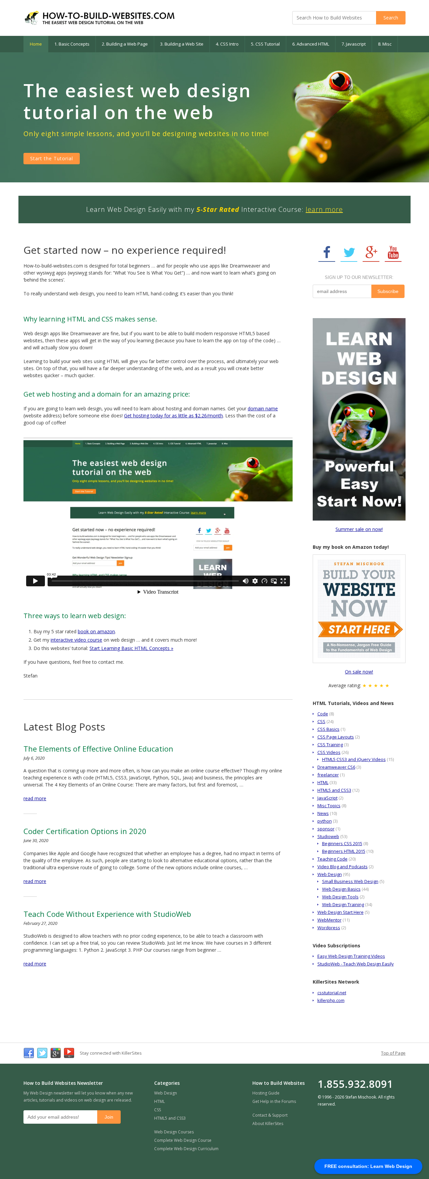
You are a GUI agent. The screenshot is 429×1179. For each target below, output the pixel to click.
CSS (321, 721)
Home (36, 44)
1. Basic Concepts (71, 44)
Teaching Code (332, 859)
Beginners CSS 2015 (342, 843)
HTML (322, 782)
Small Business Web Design (350, 881)
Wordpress (328, 928)
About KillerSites (267, 1123)
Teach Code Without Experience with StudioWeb (107, 914)
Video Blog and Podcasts (342, 867)
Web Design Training (343, 904)
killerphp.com (331, 1000)
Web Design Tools (340, 897)
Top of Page (393, 1053)
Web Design (329, 874)
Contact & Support (270, 1115)
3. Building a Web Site (181, 44)
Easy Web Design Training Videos (351, 956)
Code (322, 714)
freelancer (328, 775)
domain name (263, 408)
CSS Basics (328, 729)
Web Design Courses (174, 1132)
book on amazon (96, 631)
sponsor (325, 829)
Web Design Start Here (340, 912)
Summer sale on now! (359, 529)
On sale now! (359, 671)
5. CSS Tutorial (265, 44)
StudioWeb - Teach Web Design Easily (355, 964)
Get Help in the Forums (274, 1101)
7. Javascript (354, 44)
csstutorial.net (331, 993)
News (323, 813)
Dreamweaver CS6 (336, 767)
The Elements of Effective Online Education (98, 749)
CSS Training (330, 745)
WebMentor (329, 920)
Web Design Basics (341, 889)
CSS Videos (329, 752)
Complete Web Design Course (182, 1140)
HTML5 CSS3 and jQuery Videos (354, 759)
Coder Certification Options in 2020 (84, 831)
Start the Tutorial (51, 158)
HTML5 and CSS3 (334, 790)
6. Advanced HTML (310, 44)
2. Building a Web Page (125, 44)
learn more (324, 209)
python (324, 821)
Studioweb (328, 836)
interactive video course (76, 640)
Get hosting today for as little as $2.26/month (173, 415)
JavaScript (327, 798)
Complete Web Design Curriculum (186, 1149)
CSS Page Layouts (335, 737)
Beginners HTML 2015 (343, 851)
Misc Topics (329, 806)
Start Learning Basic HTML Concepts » (131, 648)
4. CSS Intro (227, 44)
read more (34, 798)
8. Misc (384, 44)
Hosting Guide (266, 1093)
